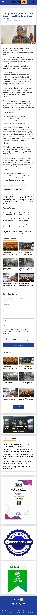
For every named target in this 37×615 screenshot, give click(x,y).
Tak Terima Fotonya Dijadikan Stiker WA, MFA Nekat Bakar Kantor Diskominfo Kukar (9, 213)
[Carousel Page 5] (23, 431)
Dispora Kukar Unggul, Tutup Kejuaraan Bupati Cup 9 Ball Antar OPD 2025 (26, 226)
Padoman (30, 612)
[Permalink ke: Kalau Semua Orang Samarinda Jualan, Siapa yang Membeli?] (10, 277)
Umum (5, 22)
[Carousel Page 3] (19, 431)
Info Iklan (11, 612)
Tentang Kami (20, 612)
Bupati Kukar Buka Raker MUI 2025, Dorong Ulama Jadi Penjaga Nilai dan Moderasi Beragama (26, 213)
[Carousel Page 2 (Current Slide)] (16, 431)
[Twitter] (16, 603)
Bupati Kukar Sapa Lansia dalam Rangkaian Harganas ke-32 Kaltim (26, 220)
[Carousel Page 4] (21, 431)
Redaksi (24, 610)
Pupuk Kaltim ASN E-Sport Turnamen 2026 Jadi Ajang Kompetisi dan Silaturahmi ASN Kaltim (26, 253)
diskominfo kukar (9, 186)
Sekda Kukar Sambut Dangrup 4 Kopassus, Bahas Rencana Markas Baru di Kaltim (26, 232)
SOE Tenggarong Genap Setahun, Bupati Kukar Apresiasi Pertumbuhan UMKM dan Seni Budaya (10, 226)
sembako (18, 189)
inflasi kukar (21, 186)
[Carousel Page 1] (14, 431)
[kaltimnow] (19, 2)
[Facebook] (13, 603)
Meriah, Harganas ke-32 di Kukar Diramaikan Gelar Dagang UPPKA (10, 232)
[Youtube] (24, 603)
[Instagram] (20, 603)
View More (18, 407)
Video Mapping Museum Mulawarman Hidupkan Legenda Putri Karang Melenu (26, 284)
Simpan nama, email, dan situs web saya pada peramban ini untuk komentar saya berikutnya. (17, 331)
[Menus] (3, 2)
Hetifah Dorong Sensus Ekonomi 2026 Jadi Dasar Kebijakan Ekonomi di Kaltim (10, 253)
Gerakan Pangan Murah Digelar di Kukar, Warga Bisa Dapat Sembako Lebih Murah (10, 198)
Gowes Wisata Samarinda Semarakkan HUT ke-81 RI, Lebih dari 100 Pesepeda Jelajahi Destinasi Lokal (10, 269)
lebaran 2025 (8, 189)
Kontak (3, 612)
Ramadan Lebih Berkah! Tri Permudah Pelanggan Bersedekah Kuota (26, 197)
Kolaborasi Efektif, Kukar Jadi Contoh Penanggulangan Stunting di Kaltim (9, 220)
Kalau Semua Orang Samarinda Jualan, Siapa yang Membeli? (10, 284)
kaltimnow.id (16, 610)
